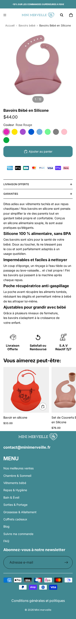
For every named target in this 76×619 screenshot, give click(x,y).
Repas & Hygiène (15, 490)
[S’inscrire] (66, 562)
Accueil (10, 25)
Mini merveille (42, 609)
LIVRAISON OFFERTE (16, 184)
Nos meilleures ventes (18, 468)
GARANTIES (10, 193)
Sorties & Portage (15, 504)
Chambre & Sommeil (17, 475)
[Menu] (5, 15)
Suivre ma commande (18, 534)
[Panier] (71, 15)
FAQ (6, 541)
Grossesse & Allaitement (20, 512)
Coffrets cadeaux (15, 519)
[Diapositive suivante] (67, 399)
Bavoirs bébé (27, 25)
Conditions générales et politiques (38, 600)
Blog (6, 526)
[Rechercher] (61, 15)
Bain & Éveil (11, 497)
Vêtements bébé (14, 483)
